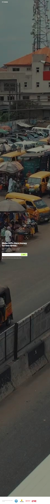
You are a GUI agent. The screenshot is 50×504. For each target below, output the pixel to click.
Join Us (24, 254)
